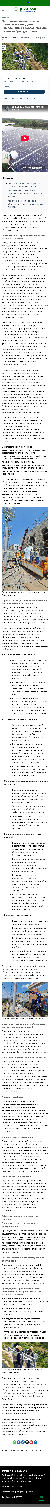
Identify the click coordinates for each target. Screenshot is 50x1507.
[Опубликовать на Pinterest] (31, 1442)
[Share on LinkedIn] (35, 1442)
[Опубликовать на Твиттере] (23, 1442)
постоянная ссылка (17, 1453)
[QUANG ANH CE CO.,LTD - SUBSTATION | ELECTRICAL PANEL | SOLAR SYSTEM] (25, 10)
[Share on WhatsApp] (14, 1442)
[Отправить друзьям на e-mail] (27, 1442)
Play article (24, 92)
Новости (5, 18)
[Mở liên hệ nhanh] (41, 1498)
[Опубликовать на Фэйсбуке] (19, 1442)
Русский (23, 3)
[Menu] (3, 10)
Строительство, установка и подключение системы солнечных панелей (25, 194)
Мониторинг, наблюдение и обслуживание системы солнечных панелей (25, 204)
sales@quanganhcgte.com (20, 1492)
